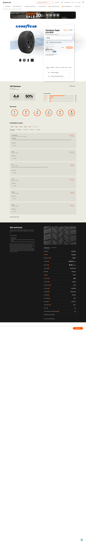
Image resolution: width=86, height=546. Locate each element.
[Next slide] (38, 43)
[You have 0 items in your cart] (82, 2)
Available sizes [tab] (53, 132)
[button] (59, 38)
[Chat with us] (82, 540)
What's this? (68, 69)
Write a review (72, 212)
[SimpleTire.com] (7, 2)
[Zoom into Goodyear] (26, 42)
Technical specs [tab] (47, 132)
